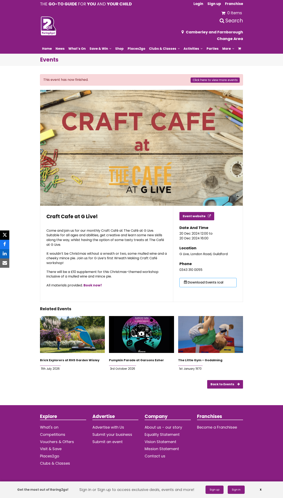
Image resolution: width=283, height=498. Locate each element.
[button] (239, 48)
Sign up (214, 489)
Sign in (236, 489)
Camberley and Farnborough (214, 32)
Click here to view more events (215, 80)
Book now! (92, 285)
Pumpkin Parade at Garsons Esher (136, 360)
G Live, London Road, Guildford (203, 254)
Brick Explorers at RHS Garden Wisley (69, 360)
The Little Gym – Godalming (200, 360)
